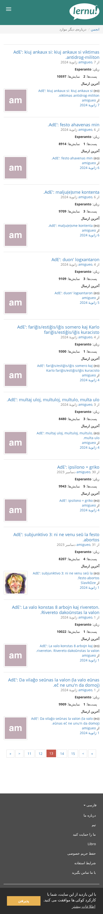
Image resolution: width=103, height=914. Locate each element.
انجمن (95, 29)
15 (73, 753)
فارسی (91, 805)
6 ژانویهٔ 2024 (89, 167)
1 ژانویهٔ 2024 (89, 587)
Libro (92, 844)
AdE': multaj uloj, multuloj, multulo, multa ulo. (53, 399)
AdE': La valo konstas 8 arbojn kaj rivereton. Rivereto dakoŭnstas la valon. (55, 609)
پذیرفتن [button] (23, 901)
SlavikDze (88, 582)
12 (40, 753)
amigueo (85, 62)
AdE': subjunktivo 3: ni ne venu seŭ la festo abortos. (56, 537)
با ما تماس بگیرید (84, 872)
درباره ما (90, 815)
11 (29, 753)
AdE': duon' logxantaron (75, 259)
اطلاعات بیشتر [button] (83, 906)
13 (51, 753)
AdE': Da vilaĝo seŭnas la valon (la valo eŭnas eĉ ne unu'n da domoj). (53, 682)
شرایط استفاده (85, 863)
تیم (94, 825)
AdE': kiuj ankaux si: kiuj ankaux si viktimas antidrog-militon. (56, 54)
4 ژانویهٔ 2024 (89, 380)
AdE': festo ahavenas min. (73, 124)
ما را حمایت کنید (84, 834)
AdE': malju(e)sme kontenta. (71, 192)
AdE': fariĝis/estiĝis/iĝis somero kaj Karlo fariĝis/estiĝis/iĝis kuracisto (58, 329)
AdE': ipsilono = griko (78, 467)
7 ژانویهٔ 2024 (89, 105)
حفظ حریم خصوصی (81, 853)
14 (62, 753)
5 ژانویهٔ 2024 (89, 302)
